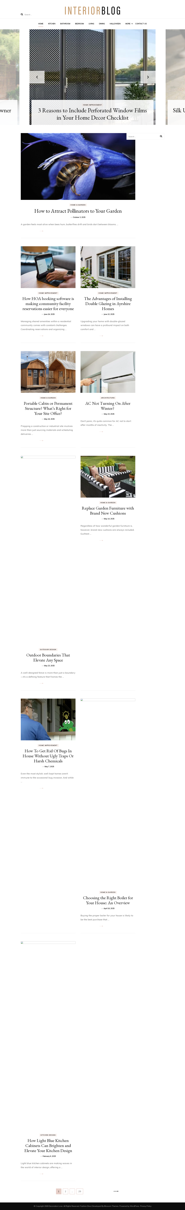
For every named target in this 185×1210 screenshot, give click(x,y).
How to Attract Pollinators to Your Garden (78, 210)
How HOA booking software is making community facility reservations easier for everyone (48, 303)
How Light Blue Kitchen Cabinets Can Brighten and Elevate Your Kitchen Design (48, 1145)
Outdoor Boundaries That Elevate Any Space (48, 657)
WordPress (134, 1206)
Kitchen (51, 24)
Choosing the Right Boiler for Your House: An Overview (108, 900)
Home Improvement (92, 105)
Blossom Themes (111, 1206)
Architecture (108, 398)
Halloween (115, 24)
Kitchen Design (48, 1135)
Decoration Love (56, 1206)
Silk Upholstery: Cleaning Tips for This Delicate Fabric (92, 113)
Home (40, 24)
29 (80, 1191)
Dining (102, 24)
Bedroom (79, 24)
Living (91, 24)
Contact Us (141, 24)
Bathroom (65, 24)
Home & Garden (77, 205)
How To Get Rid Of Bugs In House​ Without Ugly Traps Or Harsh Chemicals (48, 756)
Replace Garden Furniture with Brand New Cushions (108, 510)
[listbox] (92, 77)
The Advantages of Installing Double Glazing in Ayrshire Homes (108, 303)
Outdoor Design (48, 649)
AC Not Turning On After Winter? (108, 405)
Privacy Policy (145, 1206)
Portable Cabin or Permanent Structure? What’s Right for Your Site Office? (48, 408)
